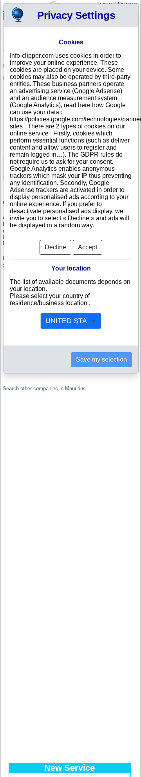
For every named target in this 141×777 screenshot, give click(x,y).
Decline (55, 247)
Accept (87, 247)
